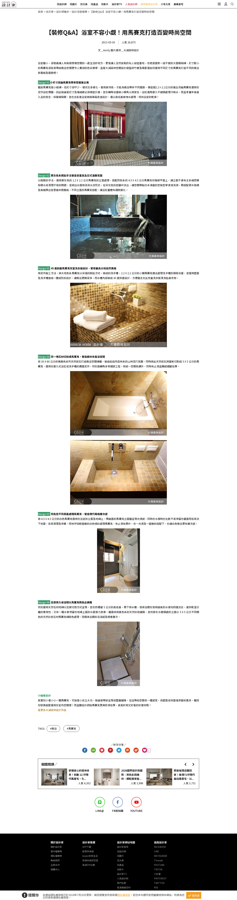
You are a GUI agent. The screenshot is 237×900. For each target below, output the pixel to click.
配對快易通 (88, 851)
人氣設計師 (131, 4)
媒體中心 (55, 869)
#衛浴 (53, 728)
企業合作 (55, 864)
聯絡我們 (55, 860)
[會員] (225, 4)
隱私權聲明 (56, 855)
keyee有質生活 (90, 855)
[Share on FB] (85, 750)
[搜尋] (232, 4)
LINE (156, 851)
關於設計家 (57, 842)
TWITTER (159, 883)
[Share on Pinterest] (110, 750)
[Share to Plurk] (127, 750)
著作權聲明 (56, 851)
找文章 (84, 4)
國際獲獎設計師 (149, 4)
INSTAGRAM (160, 855)
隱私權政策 (123, 895)
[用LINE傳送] (93, 750)
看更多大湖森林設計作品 (52, 710)
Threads (158, 860)
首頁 (40, 12)
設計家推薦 (88, 842)
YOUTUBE (159, 864)
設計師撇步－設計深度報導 (71, 12)
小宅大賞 (165, 4)
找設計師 (62, 4)
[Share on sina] (136, 750)
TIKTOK (158, 869)
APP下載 (86, 846)
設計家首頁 (122, 846)
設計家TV (117, 4)
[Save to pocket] (102, 750)
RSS (156, 887)
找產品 (94, 4)
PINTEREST (160, 878)
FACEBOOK (160, 846)
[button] (185, 764)
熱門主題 (121, 883)
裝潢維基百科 (124, 887)
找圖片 (73, 4)
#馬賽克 (71, 728)
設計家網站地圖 (126, 842)
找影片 (105, 4)
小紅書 (157, 873)
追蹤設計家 (160, 842)
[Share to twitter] (119, 750)
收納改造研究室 (90, 860)
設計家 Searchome (9, 5)
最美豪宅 (178, 4)
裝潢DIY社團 (88, 864)
